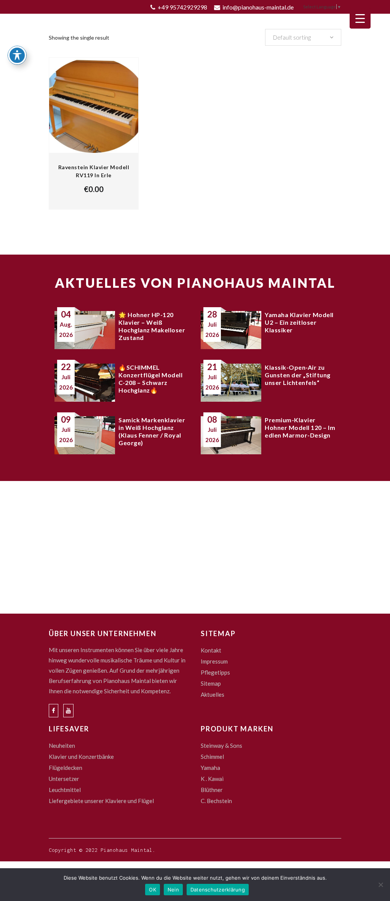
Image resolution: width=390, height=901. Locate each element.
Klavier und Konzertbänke (81, 756)
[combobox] (303, 37)
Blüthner (212, 789)
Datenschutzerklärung (217, 890)
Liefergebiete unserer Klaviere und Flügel (101, 800)
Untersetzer (64, 778)
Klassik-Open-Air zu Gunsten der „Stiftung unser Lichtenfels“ (298, 375)
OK (152, 890)
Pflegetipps (215, 672)
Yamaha (210, 767)
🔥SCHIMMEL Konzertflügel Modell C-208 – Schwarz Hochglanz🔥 (150, 379)
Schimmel (212, 756)
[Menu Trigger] (360, 18)
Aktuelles (212, 694)
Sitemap (211, 683)
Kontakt (211, 650)
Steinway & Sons (221, 745)
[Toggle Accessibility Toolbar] (17, 55)
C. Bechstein (216, 800)
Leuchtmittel (65, 789)
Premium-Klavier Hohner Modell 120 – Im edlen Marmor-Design (300, 427)
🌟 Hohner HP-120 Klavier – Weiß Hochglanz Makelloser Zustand (151, 326)
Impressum (214, 661)
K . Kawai (212, 778)
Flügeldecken (65, 767)
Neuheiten (62, 745)
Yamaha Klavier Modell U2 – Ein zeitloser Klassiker (299, 322)
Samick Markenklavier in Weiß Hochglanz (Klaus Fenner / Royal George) (151, 431)
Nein (173, 890)
